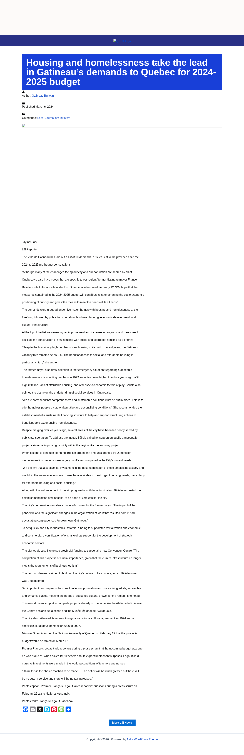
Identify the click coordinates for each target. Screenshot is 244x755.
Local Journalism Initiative (53, 117)
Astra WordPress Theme (142, 739)
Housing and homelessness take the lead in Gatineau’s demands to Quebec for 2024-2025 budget (121, 72)
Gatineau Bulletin (43, 95)
